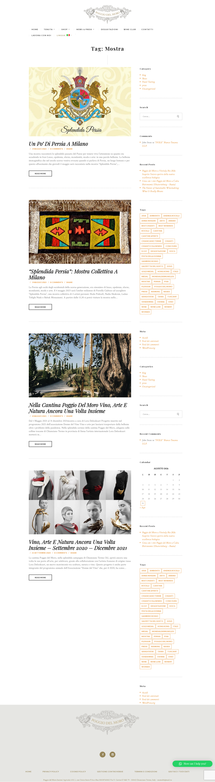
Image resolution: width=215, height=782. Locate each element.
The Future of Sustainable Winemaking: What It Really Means (160, 189)
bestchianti (148, 226)
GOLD (169, 266)
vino (170, 302)
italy (175, 271)
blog (144, 75)
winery (168, 307)
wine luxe (155, 307)
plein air (145, 286)
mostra (145, 281)
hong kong (163, 271)
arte (162, 221)
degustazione (158, 251)
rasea (167, 291)
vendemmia (147, 302)
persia (157, 281)
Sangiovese (147, 296)
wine (144, 307)
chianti (169, 241)
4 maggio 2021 (39, 416)
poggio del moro (163, 286)
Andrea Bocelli (171, 216)
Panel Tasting (148, 82)
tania (161, 296)
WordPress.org (148, 348)
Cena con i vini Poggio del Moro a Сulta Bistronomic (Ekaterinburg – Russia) (160, 182)
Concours (171, 246)
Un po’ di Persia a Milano (58, 143)
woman (145, 312)
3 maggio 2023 (39, 149)
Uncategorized (148, 88)
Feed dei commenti (150, 344)
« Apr (142, 507)
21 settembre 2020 (41, 553)
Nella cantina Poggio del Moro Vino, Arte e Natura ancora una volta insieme (78, 407)
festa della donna (151, 256)
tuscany (172, 296)
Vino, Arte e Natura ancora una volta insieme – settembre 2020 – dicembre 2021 (78, 544)
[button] (192, 764)
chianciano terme (151, 241)
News (144, 78)
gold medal (147, 271)
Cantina (157, 231)
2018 (143, 216)
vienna (161, 302)
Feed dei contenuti (150, 341)
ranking (155, 291)
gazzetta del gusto (152, 266)
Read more (40, 173)
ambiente (155, 216)
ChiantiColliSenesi (151, 246)
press (144, 85)
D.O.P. (144, 251)
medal (144, 276)
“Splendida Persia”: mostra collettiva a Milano (73, 274)
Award (172, 221)
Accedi (145, 337)
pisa (166, 281)
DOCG (172, 251)
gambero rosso (149, 261)
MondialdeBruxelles (163, 276)
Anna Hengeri (148, 221)
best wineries (165, 226)
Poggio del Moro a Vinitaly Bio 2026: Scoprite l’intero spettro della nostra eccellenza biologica (159, 174)
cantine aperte (149, 236)
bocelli (145, 231)
